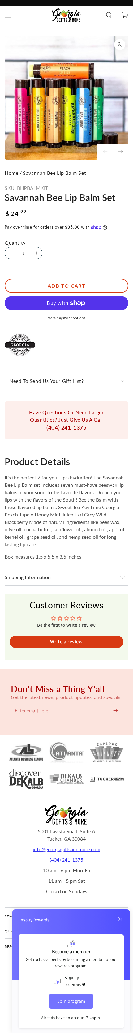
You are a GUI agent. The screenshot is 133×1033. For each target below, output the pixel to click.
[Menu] (8, 15)
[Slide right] (120, 152)
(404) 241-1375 (66, 427)
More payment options (67, 317)
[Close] (120, 919)
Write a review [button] (66, 641)
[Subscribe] (115, 711)
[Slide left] (105, 152)
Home (11, 173)
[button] (109, 15)
